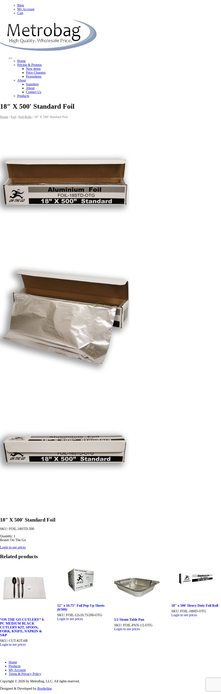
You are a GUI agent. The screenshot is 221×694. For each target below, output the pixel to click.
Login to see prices (13, 547)
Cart (20, 13)
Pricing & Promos (29, 65)
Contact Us (33, 92)
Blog (20, 5)
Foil (13, 117)
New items (33, 68)
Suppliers (32, 84)
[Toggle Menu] (10, 58)
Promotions (33, 76)
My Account (25, 9)
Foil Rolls (25, 117)
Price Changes (36, 72)
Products (23, 96)
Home (21, 61)
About (21, 80)
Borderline (44, 688)
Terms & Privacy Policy (25, 674)
